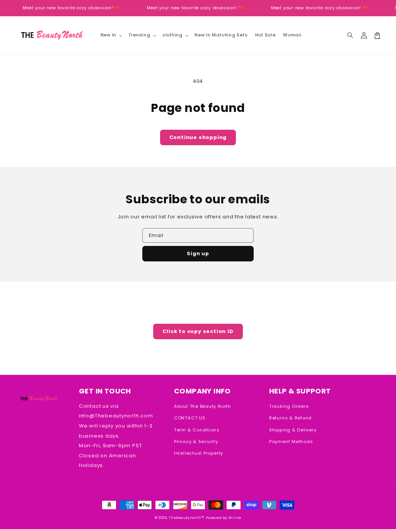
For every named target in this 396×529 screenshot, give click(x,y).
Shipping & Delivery (293, 430)
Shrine (235, 517)
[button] (350, 35)
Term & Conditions (197, 430)
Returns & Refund (290, 418)
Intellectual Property (198, 453)
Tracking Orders (289, 406)
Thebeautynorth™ (186, 517)
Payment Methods (291, 441)
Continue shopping (198, 137)
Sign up (198, 253)
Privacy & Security (196, 441)
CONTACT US (189, 418)
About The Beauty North (202, 406)
